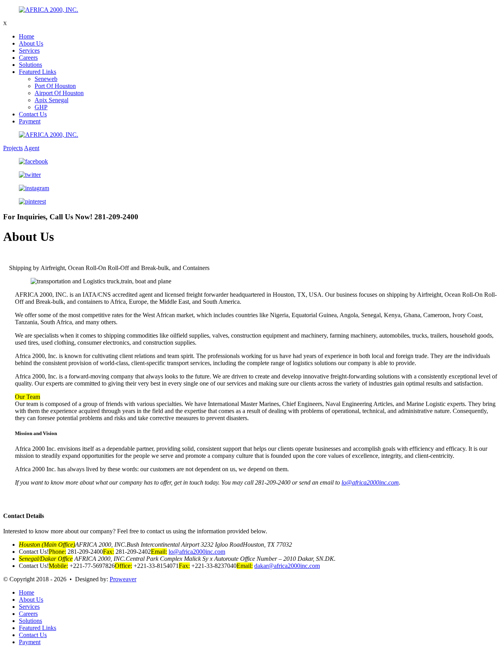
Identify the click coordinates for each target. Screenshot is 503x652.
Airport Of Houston (59, 93)
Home (26, 36)
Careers (28, 57)
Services (29, 50)
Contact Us (33, 114)
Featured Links (37, 71)
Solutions (30, 64)
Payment (29, 121)
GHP (41, 107)
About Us (31, 43)
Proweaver (123, 579)
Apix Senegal (51, 100)
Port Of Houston (55, 86)
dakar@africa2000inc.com (287, 565)
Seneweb (46, 78)
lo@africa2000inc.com (370, 482)
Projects (13, 148)
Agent (31, 148)
